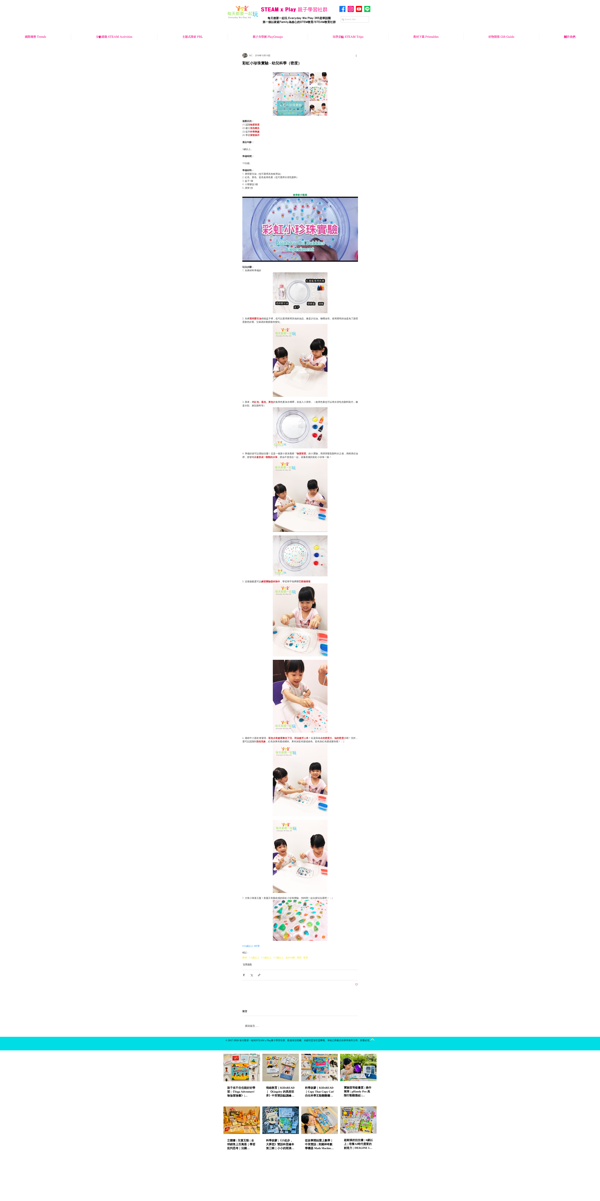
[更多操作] (356, 55)
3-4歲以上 (254, 957)
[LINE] (367, 9)
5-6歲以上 (266, 957)
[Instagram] (351, 9)
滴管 (299, 957)
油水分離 (290, 957)
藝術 (244, 957)
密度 (305, 957)
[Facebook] (342, 9)
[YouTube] (359, 9)
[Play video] (300, 229)
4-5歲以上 (278, 957)
